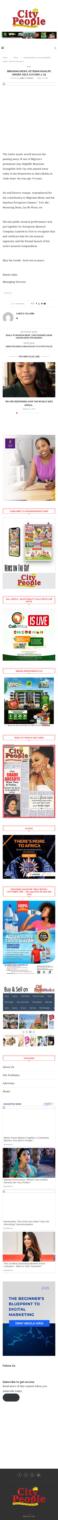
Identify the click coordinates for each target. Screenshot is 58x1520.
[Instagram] (32, 1475)
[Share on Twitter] (39, 304)
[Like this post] (33, 304)
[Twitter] (26, 1475)
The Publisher (11, 1075)
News (16, 58)
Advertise (8, 1083)
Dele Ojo (7, 293)
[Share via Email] (45, 304)
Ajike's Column (26, 78)
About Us (8, 1067)
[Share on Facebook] (36, 304)
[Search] (55, 48)
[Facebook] (19, 1475)
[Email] (38, 1475)
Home (5, 58)
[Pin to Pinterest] (42, 304)
